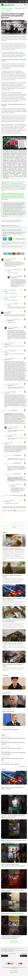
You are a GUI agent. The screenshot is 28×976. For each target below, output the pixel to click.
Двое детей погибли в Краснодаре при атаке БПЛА (12, 759)
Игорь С (11, 442)
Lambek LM (15, 434)
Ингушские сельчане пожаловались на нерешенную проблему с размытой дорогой (13, 548)
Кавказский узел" (11, 52)
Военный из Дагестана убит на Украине (12, 643)
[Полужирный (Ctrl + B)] (3, 510)
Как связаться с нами (12, 953)
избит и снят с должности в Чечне (13, 184)
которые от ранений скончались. (18, 55)
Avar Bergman (15, 303)
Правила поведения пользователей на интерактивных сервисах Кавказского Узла (14, 968)
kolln (11, 311)
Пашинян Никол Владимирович (10, 729)
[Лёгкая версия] (6, 1)
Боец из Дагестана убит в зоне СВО (10, 764)
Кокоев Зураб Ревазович (8, 711)
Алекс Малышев (13, 391)
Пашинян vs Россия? (20, 8)
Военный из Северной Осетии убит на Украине (12, 576)
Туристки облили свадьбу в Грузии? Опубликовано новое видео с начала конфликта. (13, 865)
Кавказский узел (5, 181)
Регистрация (14, 523)
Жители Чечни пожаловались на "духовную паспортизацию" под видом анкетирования (13, 198)
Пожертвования (24, 953)
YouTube (5, 216)
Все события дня (23, 766)
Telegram (5, 208)
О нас (2, 953)
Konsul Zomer (15, 319)
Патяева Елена (6, 693)
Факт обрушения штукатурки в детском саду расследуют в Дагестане (13, 620)
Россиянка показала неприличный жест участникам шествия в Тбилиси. (11, 937)
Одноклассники (21, 213)
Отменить (14, 527)
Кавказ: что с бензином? (7, 8)
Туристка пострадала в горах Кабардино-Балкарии (12, 665)
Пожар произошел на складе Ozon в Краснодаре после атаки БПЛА (13, 753)
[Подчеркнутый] (8, 510)
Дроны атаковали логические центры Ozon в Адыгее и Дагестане (13, 599)
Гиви (11, 410)
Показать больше (14, 941)
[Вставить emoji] (14, 510)
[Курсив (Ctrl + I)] (6, 510)
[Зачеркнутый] (11, 510)
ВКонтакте (15, 213)
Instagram (9, 213)
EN (4, 1)
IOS (20, 203)
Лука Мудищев (12, 258)
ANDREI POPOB (12, 350)
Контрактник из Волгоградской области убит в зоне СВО (13, 743)
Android (17, 203)
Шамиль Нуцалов (16, 269)
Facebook (5, 213)
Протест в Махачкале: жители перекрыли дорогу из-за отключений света (13, 841)
